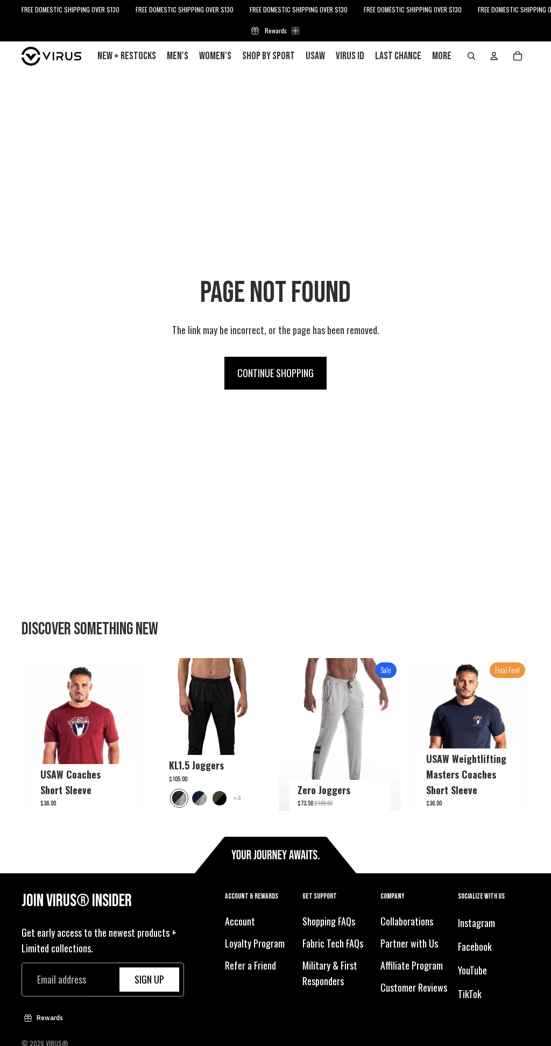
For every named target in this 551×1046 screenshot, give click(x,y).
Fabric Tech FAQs (332, 943)
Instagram (476, 923)
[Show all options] (237, 798)
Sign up (149, 979)
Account (240, 921)
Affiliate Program (411, 965)
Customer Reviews (413, 987)
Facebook (475, 946)
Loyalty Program (255, 943)
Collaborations (406, 921)
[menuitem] (441, 56)
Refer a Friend (250, 965)
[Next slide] (135, 734)
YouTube (472, 970)
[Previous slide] (30, 734)
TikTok (470, 993)
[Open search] (471, 56)
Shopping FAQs (328, 921)
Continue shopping (275, 373)
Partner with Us (409, 943)
